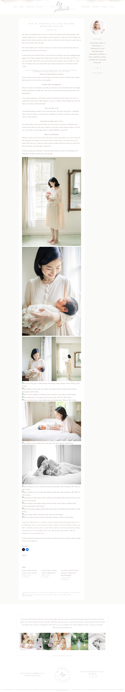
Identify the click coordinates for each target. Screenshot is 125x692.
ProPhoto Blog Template (108, 689)
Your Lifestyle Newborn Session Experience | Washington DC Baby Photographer (69, 572)
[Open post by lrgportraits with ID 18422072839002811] (96, 641)
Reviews (96, 7)
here (51, 154)
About (21, 7)
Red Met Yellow (62, 690)
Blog (112, 7)
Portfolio (30, 7)
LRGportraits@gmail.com (35, 673)
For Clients (85, 7)
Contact (104, 7)
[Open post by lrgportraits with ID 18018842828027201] (62, 641)
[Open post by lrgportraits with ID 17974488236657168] (28, 641)
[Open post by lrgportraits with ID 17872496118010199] (79, 641)
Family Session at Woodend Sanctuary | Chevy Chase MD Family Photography (46, 595)
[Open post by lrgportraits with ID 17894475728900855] (45, 641)
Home (15, 7)
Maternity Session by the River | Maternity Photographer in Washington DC (51, 593)
